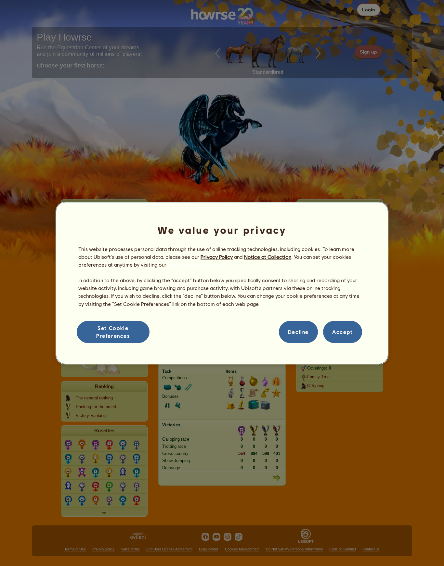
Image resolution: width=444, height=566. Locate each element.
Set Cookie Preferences (113, 332)
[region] (222, 283)
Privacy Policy (217, 257)
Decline (298, 332)
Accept (342, 332)
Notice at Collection (267, 257)
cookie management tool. (197, 264)
